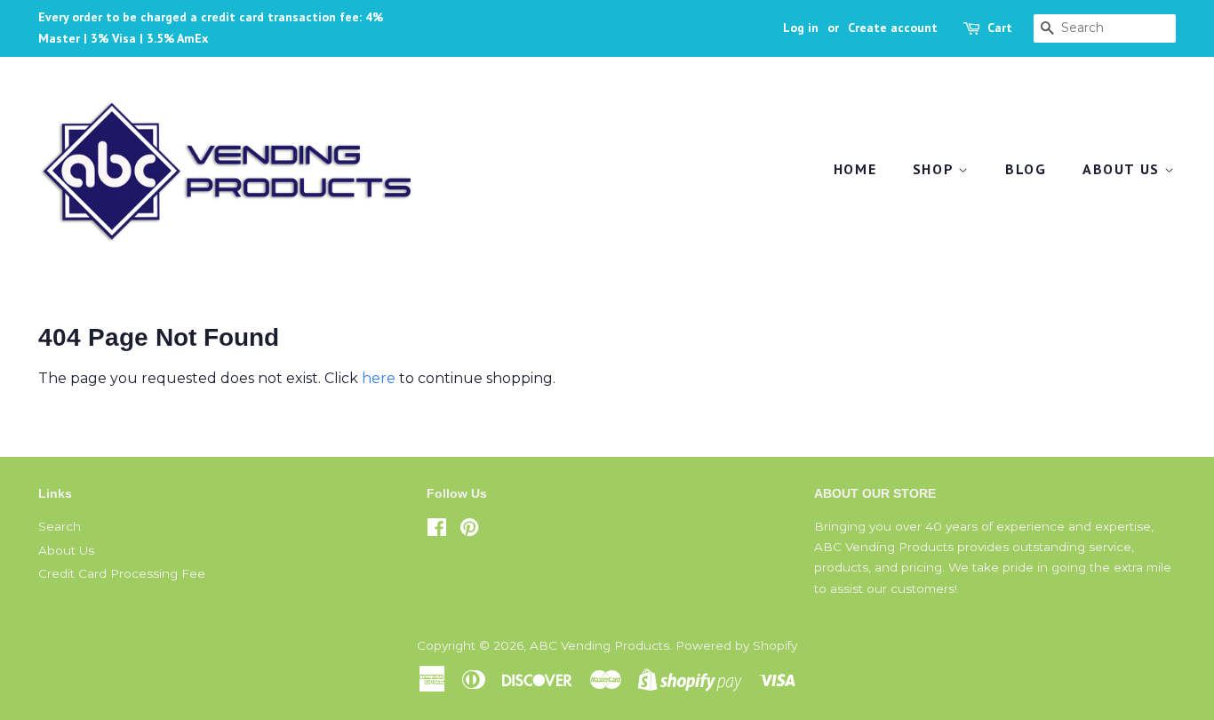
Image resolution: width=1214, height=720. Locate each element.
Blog (1025, 169)
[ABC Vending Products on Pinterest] (469, 531)
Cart (999, 28)
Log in (801, 28)
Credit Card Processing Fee (121, 573)
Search (59, 526)
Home (855, 169)
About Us (1123, 169)
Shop (935, 169)
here (378, 378)
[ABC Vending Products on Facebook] (437, 531)
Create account (893, 28)
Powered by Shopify (736, 645)
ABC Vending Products (599, 645)
